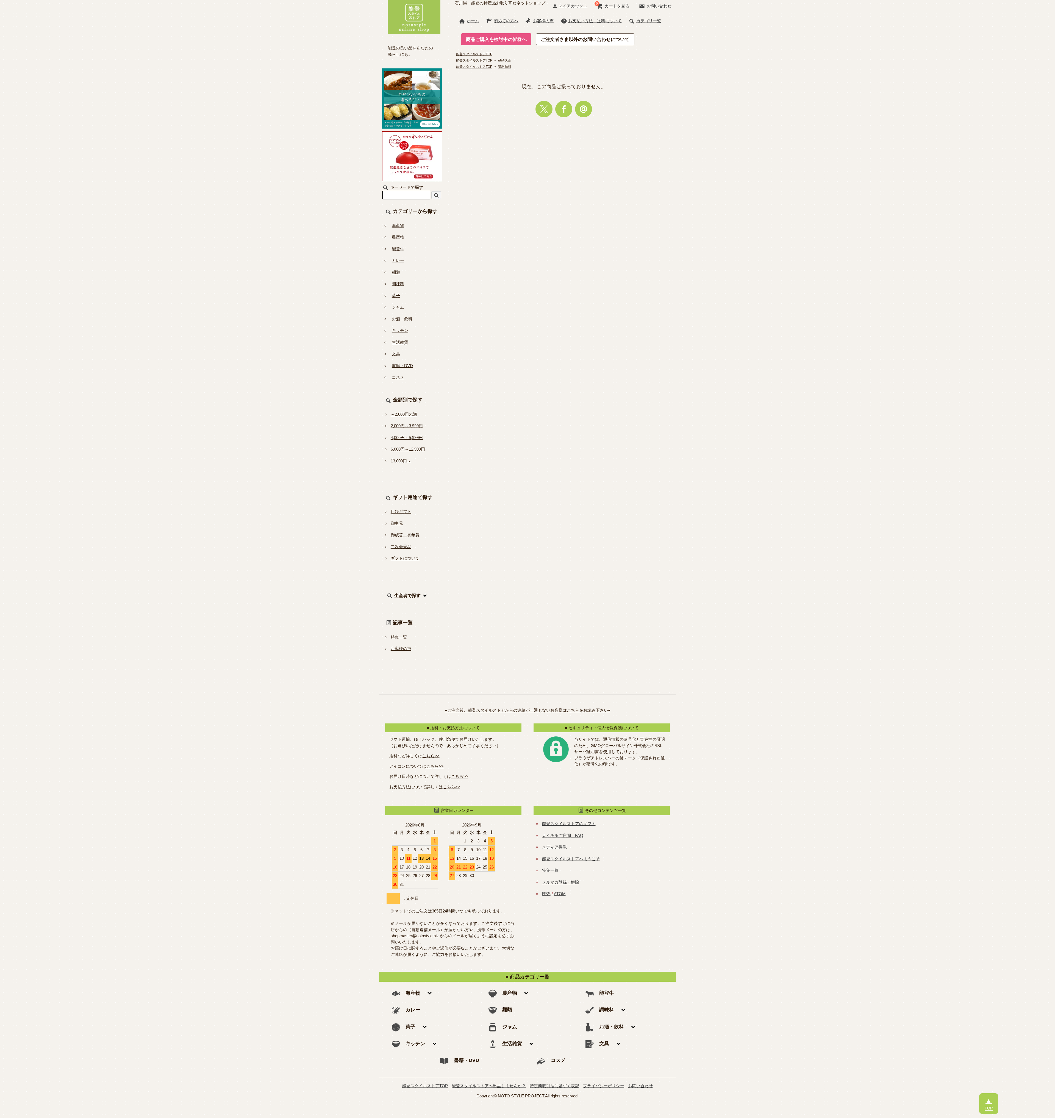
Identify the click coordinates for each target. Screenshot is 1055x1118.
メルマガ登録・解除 (560, 882)
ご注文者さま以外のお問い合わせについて (585, 39)
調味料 (398, 283)
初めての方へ (506, 20)
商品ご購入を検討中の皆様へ (496, 39)
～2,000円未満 (404, 414)
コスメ (398, 377)
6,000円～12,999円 (408, 449)
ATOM (560, 893)
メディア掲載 (554, 847)
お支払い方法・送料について (595, 20)
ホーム (473, 20)
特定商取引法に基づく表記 (554, 1085)
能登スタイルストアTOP (425, 1085)
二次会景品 (401, 546)
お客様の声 (543, 20)
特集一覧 (399, 637)
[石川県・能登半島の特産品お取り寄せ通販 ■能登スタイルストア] (414, 16)
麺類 (396, 272)
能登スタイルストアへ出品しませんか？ (489, 1085)
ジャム (398, 307)
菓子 (396, 295)
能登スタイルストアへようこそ (571, 858)
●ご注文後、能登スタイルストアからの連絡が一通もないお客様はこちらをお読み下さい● (527, 710)
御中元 (397, 523)
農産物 (398, 237)
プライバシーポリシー (603, 1085)
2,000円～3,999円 (407, 425)
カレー (398, 260)
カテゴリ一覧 (648, 20)
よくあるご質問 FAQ (562, 835)
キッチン (400, 330)
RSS (546, 893)
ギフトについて (405, 558)
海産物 (398, 225)
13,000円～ (401, 461)
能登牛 (398, 248)
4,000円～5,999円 (407, 437)
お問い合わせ (659, 6)
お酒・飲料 (402, 319)
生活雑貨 (400, 342)
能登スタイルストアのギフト (569, 823)
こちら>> (431, 755)
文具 (396, 353)
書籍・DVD (402, 365)
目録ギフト (401, 511)
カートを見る (617, 6)
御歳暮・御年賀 (405, 534)
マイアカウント (573, 6)
